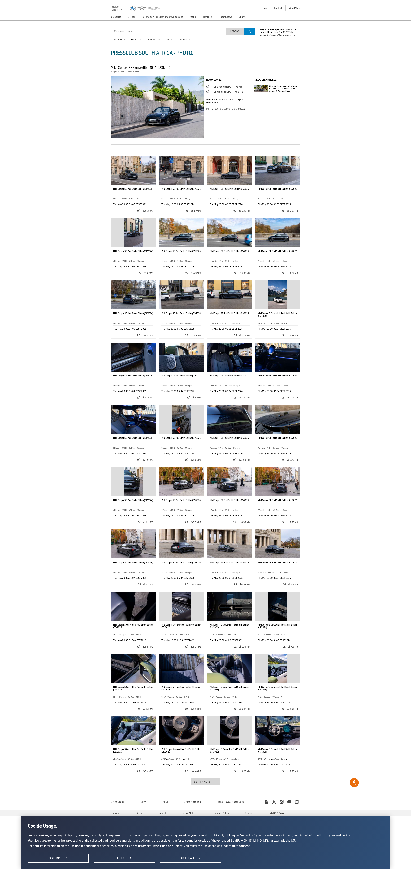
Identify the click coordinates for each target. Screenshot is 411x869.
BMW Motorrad (192, 801)
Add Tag (235, 31)
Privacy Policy (221, 813)
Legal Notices (189, 813)
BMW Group (117, 801)
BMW (143, 801)
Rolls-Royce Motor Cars (230, 801)
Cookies (249, 813)
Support (115, 813)
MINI (165, 801)
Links (139, 813)
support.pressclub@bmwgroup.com (278, 34)
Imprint (162, 813)
